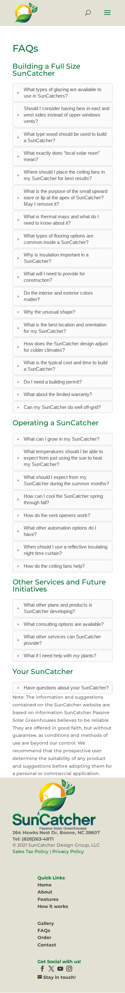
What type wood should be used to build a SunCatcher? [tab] (65, 137)
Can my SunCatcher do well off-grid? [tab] (62, 407)
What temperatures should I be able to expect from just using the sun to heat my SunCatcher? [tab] (63, 458)
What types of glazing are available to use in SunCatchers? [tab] (62, 93)
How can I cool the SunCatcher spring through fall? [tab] (63, 499)
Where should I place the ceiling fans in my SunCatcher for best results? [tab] (64, 175)
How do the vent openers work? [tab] (57, 515)
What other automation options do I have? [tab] (60, 531)
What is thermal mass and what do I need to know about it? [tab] (61, 220)
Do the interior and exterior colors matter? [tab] (58, 296)
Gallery (46, 923)
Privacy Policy (68, 851)
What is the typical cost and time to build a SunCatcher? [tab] (65, 366)
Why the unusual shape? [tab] (49, 312)
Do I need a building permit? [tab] (53, 381)
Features (48, 899)
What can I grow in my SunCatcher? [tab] (61, 439)
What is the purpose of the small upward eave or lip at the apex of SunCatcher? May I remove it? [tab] (65, 197)
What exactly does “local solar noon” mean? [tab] (62, 156)
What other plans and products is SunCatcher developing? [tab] (58, 608)
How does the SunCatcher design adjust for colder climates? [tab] (66, 347)
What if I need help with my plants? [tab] (60, 655)
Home (45, 885)
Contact (47, 945)
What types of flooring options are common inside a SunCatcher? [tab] (58, 239)
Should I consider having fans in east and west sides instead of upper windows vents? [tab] (66, 115)
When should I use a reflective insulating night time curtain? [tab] (65, 550)
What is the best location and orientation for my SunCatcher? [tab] (65, 328)
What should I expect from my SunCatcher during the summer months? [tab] (66, 480)
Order (44, 937)
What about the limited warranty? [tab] (58, 394)
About (45, 892)
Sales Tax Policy (30, 851)
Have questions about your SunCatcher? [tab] (66, 687)
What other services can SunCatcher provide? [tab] (62, 640)
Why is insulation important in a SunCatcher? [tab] (56, 258)
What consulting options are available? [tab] (64, 624)
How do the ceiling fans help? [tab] (54, 566)
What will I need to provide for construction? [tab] (54, 277)
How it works (53, 906)
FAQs (44, 930)
